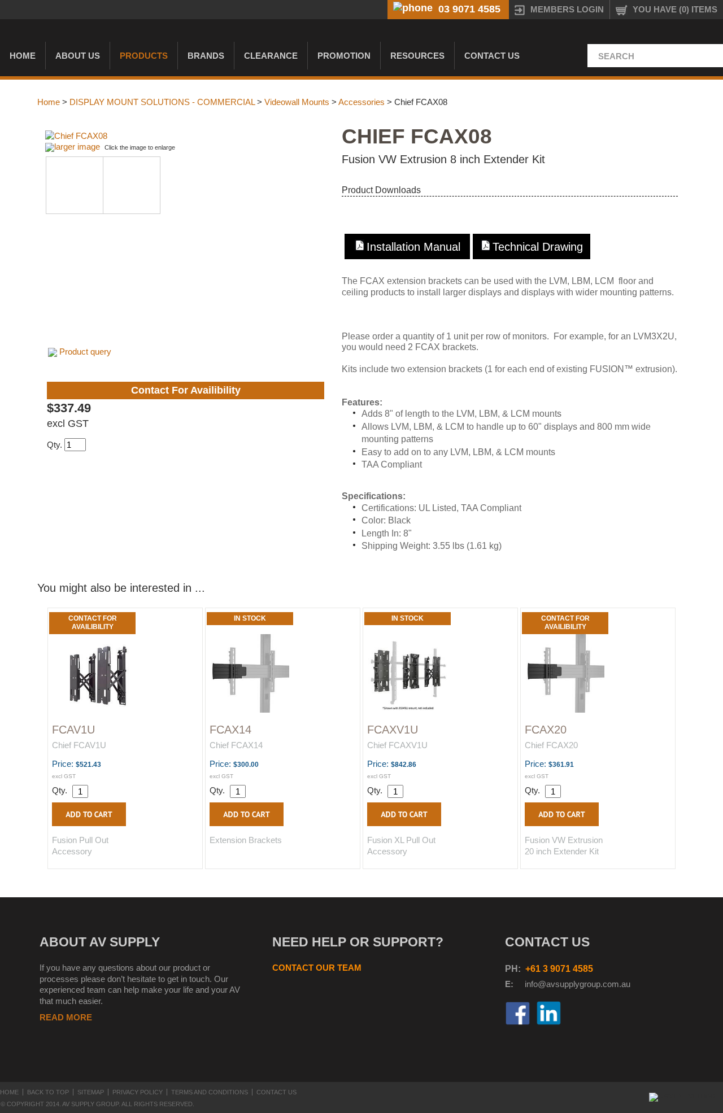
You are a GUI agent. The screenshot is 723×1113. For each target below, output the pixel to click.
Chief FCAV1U (79, 745)
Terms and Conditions (209, 1092)
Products (144, 55)
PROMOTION (344, 55)
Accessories (361, 102)
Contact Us (492, 55)
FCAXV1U (392, 729)
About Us (77, 55)
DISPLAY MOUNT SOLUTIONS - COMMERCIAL (162, 102)
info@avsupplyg (554, 984)
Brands (206, 55)
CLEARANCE (271, 55)
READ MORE (66, 1017)
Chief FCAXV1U (397, 745)
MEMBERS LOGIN (567, 9)
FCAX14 (230, 729)
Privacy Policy (137, 1092)
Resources (417, 55)
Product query (85, 351)
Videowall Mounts (296, 102)
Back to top (48, 1092)
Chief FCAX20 (551, 745)
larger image (77, 146)
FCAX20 (546, 729)
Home (23, 55)
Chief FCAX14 (236, 745)
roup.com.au (607, 984)
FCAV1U (73, 729)
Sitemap (90, 1092)
